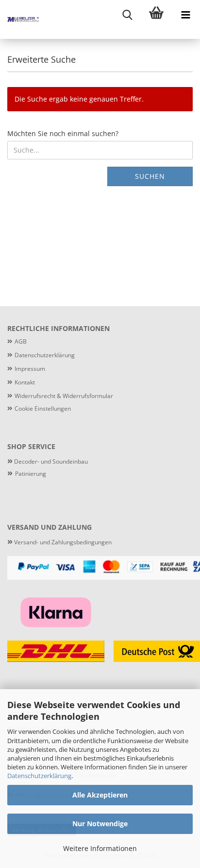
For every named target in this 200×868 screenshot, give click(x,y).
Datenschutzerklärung (39, 775)
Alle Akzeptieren (100, 794)
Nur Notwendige (100, 823)
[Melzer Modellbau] (19, 19)
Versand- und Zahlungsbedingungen (59, 542)
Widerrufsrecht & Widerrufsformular (64, 396)
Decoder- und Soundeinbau (50, 461)
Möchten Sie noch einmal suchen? (62, 133)
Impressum (30, 369)
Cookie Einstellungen (43, 408)
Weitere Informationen (100, 848)
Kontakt (25, 382)
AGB (21, 341)
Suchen (150, 176)
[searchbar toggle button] (127, 14)
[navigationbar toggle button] (185, 14)
